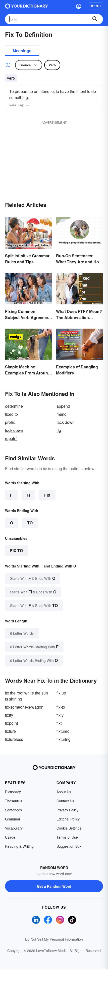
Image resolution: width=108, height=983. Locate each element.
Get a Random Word (54, 886)
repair (11, 438)
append (63, 406)
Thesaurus (13, 800)
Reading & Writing (19, 846)
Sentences (13, 809)
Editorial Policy (68, 818)
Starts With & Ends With (32, 578)
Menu (96, 6)
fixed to (11, 414)
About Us (64, 791)
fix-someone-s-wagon (24, 707)
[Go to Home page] (26, 6)
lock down (14, 430)
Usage (10, 837)
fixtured (63, 731)
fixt (59, 723)
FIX (47, 495)
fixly (60, 715)
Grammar (12, 818)
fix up (61, 693)
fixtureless (14, 739)
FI (28, 495)
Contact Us (65, 800)
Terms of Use (67, 837)
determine (14, 406)
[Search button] (94, 19)
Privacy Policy (67, 809)
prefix (10, 422)
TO (30, 523)
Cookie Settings (69, 828)
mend (62, 414)
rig (59, 430)
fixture (10, 731)
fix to (16, 550)
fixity (9, 715)
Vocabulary (14, 828)
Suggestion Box (69, 846)
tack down (66, 422)
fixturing (64, 739)
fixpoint (11, 723)
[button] (79, 6)
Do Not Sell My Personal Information (54, 939)
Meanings (22, 50)
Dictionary (13, 791)
